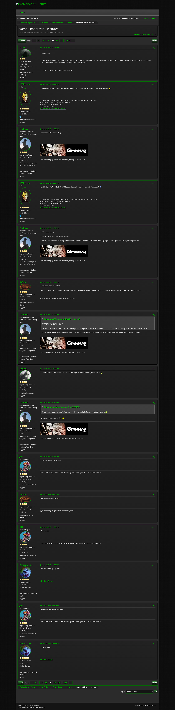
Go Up (20, 683)
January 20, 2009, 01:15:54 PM (49, 282)
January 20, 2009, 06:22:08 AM (49, 183)
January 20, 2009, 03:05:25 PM (49, 369)
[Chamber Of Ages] (20, 591)
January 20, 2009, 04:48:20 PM (49, 565)
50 (57, 41)
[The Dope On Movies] (20, 168)
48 (48, 41)
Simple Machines (34, 705)
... (41, 41)
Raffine (23, 282)
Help (136, 705)
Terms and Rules (144, 705)
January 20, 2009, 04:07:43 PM (49, 494)
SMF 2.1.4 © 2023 (23, 705)
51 (61, 41)
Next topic (151, 34)
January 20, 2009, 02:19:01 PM (49, 314)
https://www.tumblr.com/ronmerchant (53, 108)
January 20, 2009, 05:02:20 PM (49, 643)
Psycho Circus (26, 565)
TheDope (24, 129)
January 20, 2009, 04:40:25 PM (49, 527)
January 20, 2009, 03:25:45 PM (49, 456)
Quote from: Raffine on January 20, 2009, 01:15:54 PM (62, 319)
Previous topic (140, 34)
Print (154, 41)
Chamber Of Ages (46, 581)
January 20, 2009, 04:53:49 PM (49, 605)
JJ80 (21, 456)
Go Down (21, 41)
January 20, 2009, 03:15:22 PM (49, 402)
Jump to (122, 692)
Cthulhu (23, 368)
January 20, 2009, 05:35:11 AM (49, 84)
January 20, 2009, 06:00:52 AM (49, 129)
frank (22, 47)
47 (44, 41)
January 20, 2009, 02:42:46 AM (49, 47)
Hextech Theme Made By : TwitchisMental (31, 707)
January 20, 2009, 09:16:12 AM (49, 228)
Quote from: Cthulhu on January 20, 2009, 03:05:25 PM (62, 407)
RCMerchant (25, 84)
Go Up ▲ (154, 705)
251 (68, 41)
